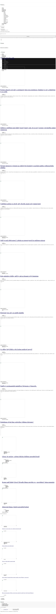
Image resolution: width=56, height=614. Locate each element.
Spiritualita (4, 383)
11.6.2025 (5, 563)
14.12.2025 (3, 388)
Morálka (5, 478)
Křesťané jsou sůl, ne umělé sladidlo (12, 313)
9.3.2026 (3, 278)
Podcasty (3, 11)
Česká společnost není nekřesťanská (8, 545)
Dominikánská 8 (6, 15)
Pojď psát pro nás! (5, 605)
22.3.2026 (3, 206)
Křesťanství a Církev (5, 87)
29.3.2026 (3, 170)
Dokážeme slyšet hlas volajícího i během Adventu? (17, 422)
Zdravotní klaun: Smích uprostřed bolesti (15, 507)
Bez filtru (5, 14)
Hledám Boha (4, 23)
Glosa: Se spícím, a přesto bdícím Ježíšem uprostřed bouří (21, 456)
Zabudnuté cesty (6, 63)
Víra (4, 453)
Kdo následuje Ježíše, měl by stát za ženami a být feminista (19, 276)
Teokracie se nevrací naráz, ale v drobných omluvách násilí (11, 528)
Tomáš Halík (4, 243)
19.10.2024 (5, 579)
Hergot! (5, 13)
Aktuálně (5, 451)
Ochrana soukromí (5, 604)
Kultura (7, 485)
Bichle (4, 12)
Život (3, 8)
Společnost (4, 9)
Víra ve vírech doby (6, 16)
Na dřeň (5, 20)
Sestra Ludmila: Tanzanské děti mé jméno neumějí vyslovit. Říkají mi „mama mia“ (15, 577)
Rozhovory (4, 10)
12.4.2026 (3, 94)
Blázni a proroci (6, 22)
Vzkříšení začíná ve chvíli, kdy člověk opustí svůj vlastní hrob (20, 204)
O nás (3, 24)
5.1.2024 (5, 459)
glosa (5, 559)
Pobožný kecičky (6, 21)
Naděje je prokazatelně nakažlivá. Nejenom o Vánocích (18, 386)
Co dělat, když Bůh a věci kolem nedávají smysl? (16, 349)
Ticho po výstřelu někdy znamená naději (8, 561)
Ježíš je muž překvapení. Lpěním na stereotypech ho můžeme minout (22, 240)
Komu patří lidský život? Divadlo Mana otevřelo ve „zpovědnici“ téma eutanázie (28, 482)
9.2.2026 (3, 315)
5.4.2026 (3, 132)
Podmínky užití (4, 603)
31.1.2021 (5, 509)
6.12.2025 (3, 424)
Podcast (5, 575)
